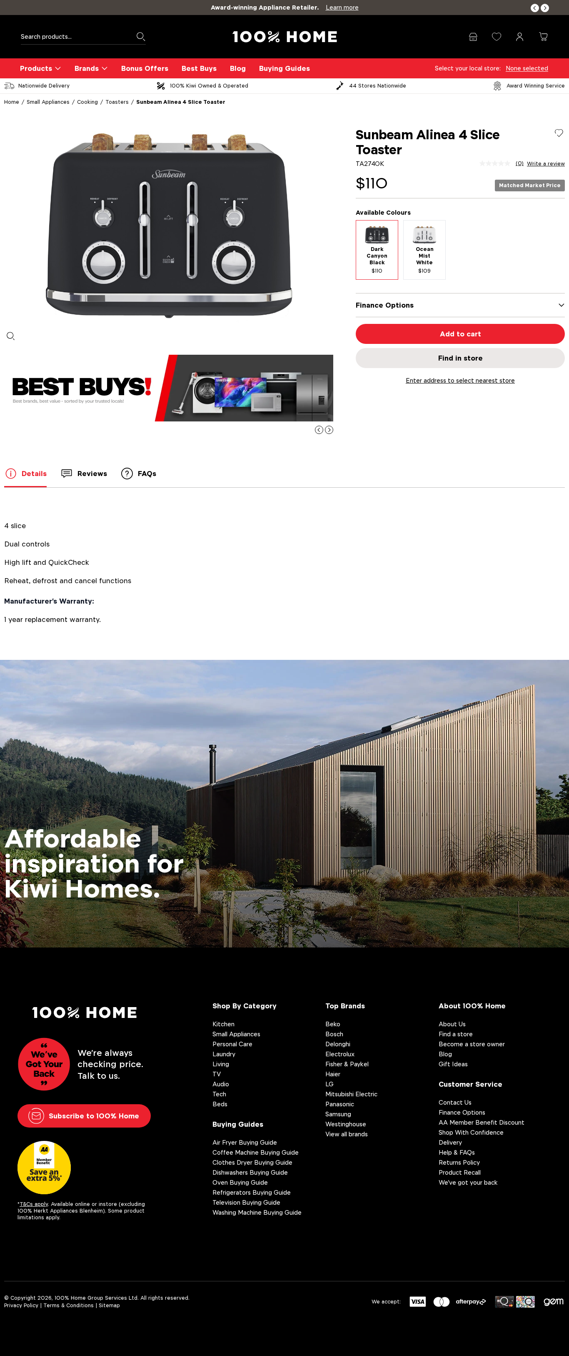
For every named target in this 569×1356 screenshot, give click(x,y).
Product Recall (460, 1172)
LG (329, 1084)
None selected (527, 68)
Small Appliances (48, 102)
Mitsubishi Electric (351, 1094)
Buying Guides (284, 68)
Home (11, 102)
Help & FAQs (457, 1152)
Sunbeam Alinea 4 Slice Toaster (180, 102)
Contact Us (455, 1102)
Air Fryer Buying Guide (244, 1142)
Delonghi (337, 1044)
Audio (220, 1084)
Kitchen (223, 1024)
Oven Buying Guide (240, 1182)
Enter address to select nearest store (460, 380)
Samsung (338, 1114)
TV (216, 1074)
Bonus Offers (144, 68)
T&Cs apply (34, 1204)
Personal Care (232, 1044)
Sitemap (109, 1305)
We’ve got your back (468, 1182)
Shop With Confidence (471, 1132)
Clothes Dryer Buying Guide (252, 1162)
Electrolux (339, 1054)
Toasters (117, 102)
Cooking (87, 102)
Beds (219, 1104)
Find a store (456, 1034)
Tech (219, 1094)
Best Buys (199, 68)
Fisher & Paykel (347, 1064)
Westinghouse (345, 1124)
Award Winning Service (536, 85)
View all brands (346, 1134)
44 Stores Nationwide (377, 85)
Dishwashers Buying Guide (250, 1172)
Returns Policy (459, 1162)
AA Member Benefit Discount (481, 1122)
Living (220, 1064)
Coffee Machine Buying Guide (255, 1152)
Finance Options (462, 1112)
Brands (87, 68)
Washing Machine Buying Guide (257, 1212)
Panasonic (339, 1104)
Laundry (223, 1054)
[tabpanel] (168, 226)
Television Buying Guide (246, 1202)
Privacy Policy (21, 1305)
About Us (452, 1024)
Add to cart (460, 334)
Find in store (460, 358)
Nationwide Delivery (44, 85)
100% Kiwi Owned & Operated (209, 85)
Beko (332, 1024)
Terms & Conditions (68, 1305)
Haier (332, 1074)
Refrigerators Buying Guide (251, 1192)
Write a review (546, 163)
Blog (238, 68)
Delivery (450, 1142)
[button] (535, 8)
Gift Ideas (453, 1064)
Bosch (334, 1034)
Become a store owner (472, 1044)
